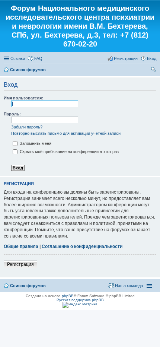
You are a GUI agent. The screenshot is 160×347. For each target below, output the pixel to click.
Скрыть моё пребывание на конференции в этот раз (69, 151)
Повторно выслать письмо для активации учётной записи (66, 133)
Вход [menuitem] (151, 58)
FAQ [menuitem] (38, 58)
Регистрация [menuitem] (126, 58)
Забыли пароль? (26, 127)
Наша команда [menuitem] (129, 285)
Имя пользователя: (23, 98)
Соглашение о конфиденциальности (82, 246)
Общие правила (21, 246)
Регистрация (20, 264)
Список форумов (28, 69)
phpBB (68, 296)
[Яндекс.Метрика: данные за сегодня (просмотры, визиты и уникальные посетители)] (80, 305)
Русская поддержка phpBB (80, 300)
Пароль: (12, 114)
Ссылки (17, 58)
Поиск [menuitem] (154, 70)
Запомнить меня (35, 143)
